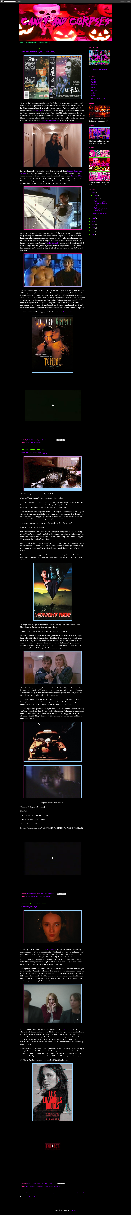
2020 (93, 228)
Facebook (94, 79)
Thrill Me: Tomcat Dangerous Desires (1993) (37, 51)
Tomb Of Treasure (43, 42)
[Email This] (57, 440)
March (96, 195)
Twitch (93, 93)
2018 (93, 234)
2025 (93, 193)
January (96, 199)
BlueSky (94, 90)
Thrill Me (32, 443)
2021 (93, 225)
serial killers (34, 896)
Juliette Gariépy (67, 1029)
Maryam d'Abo (76, 176)
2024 (93, 218)
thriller (38, 443)
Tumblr (93, 82)
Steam (93, 96)
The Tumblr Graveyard (98, 69)
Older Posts (80, 1193)
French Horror (34, 1186)
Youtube (94, 85)
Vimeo (93, 88)
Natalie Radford (52, 243)
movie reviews (49, 1186)
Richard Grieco (38, 111)
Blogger (74, 1210)
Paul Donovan (68, 312)
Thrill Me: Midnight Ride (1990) (33, 452)
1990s (27, 443)
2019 (93, 231)
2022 (93, 221)
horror (42, 1186)
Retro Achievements (98, 98)
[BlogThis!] (59, 440)
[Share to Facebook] (62, 440)
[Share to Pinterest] (64, 440)
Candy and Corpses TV (31, 42)
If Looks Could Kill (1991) (50, 120)
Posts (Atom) (33, 1197)
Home (21, 42)
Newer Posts (25, 1193)
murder (28, 896)
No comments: (49, 440)
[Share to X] (61, 440)
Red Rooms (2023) (49, 949)
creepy (28, 1186)
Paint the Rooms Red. (28, 906)
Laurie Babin (36, 1037)
